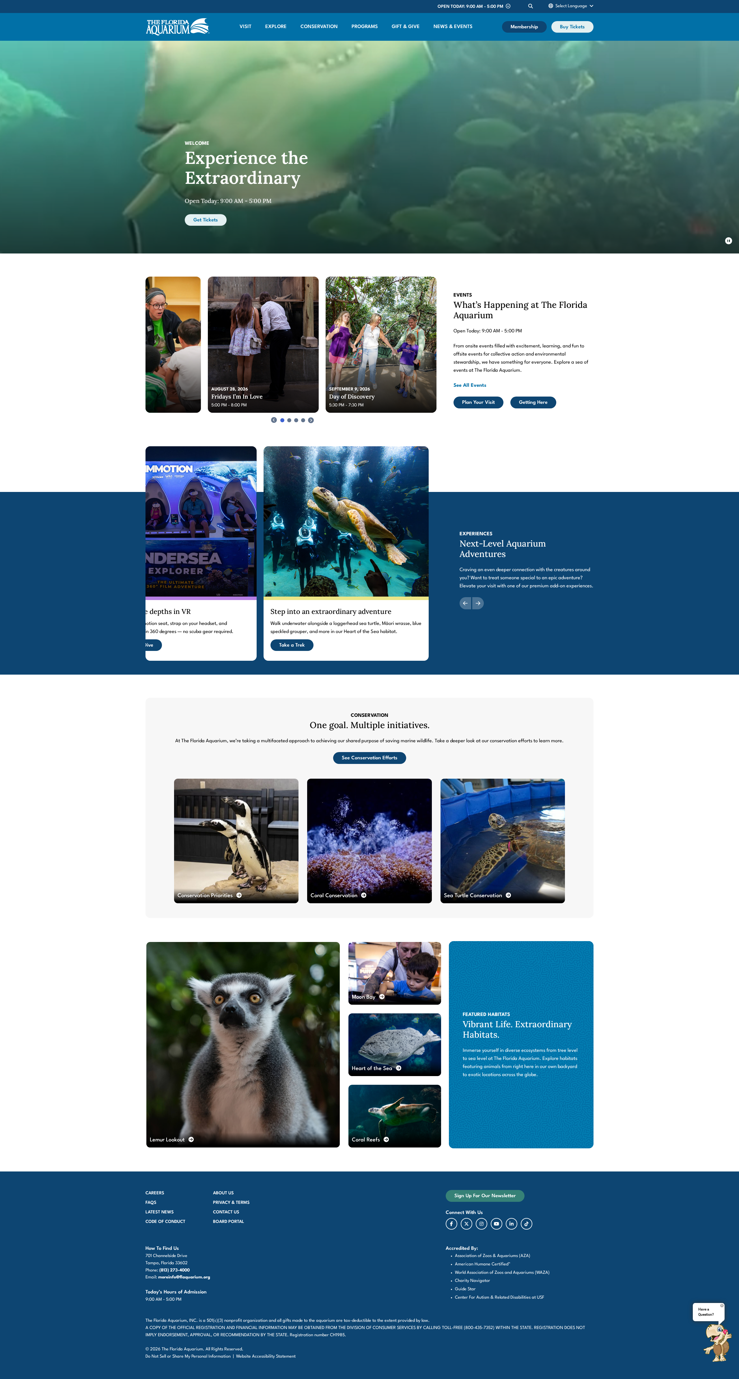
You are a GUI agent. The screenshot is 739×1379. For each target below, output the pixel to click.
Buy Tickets (572, 27)
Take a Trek (292, 645)
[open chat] (717, 1343)
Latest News (159, 1212)
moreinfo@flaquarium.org (184, 1277)
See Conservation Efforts (370, 758)
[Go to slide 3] (296, 420)
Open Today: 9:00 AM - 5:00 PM (470, 7)
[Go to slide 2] (289, 420)
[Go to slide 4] (303, 420)
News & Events (453, 26)
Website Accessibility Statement (266, 1356)
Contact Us (226, 1212)
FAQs (150, 1203)
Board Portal (228, 1222)
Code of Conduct (165, 1222)
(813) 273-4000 (174, 1270)
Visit (245, 26)
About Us (223, 1193)
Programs (365, 26)
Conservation (319, 26)
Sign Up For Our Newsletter (485, 1195)
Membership (524, 27)
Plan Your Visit (478, 402)
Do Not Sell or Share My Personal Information (188, 1356)
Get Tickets (205, 220)
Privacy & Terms (231, 1203)
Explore (276, 26)
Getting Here (533, 402)
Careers (154, 1193)
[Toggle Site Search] (531, 6)
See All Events (470, 385)
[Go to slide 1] (282, 420)
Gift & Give (406, 26)
